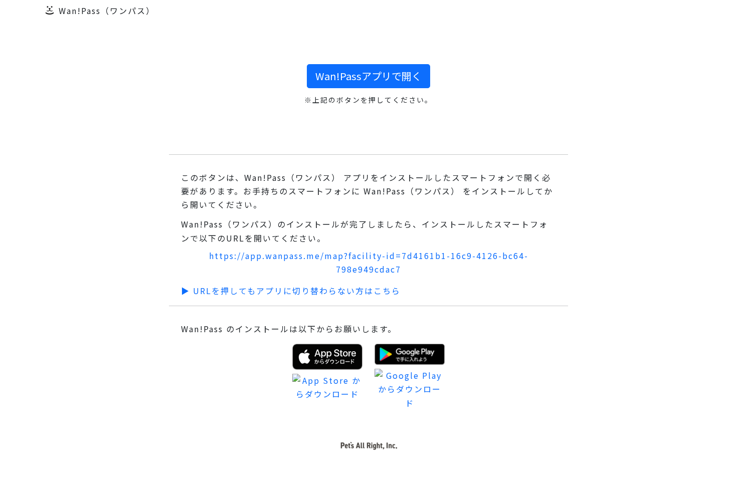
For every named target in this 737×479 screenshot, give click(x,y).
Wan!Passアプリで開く (368, 76)
